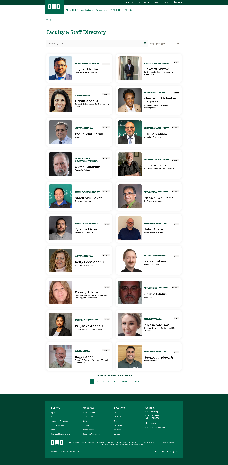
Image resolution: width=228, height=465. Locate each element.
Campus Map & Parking (60, 434)
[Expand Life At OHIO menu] (122, 10)
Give (167, 2)
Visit (53, 429)
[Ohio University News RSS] (177, 451)
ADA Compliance (73, 442)
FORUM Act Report (121, 442)
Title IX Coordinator (137, 444)
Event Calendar (89, 412)
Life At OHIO (114, 10)
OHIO (48, 19)
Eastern (117, 421)
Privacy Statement (108, 444)
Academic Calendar (91, 416)
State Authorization (122, 444)
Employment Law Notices (105, 442)
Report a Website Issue (92, 434)
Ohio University (61, 451)
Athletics (129, 10)
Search (179, 2)
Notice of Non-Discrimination (166, 442)
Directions (153, 423)
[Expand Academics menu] (92, 10)
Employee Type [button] (157, 43)
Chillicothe (118, 416)
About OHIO (71, 10)
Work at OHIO (88, 429)
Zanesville (118, 434)
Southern (118, 429)
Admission (100, 10)
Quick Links (142, 2)
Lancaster (118, 425)
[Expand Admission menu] (106, 10)
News (85, 421)
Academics (86, 10)
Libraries (86, 425)
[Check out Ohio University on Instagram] (159, 451)
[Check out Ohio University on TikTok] (173, 451)
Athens (117, 412)
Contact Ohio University (155, 427)
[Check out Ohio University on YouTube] (166, 451)
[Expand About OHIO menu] (78, 10)
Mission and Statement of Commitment (141, 442)
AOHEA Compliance (87, 442)
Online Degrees (57, 425)
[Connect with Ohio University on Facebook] (155, 451)
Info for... (128, 2)
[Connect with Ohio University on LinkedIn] (163, 451)
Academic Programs (59, 421)
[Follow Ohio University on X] (170, 451)
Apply (156, 2)
